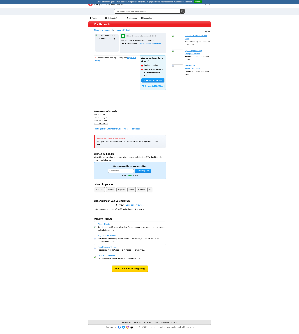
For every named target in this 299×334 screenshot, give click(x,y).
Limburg (118, 30)
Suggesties (189, 327)
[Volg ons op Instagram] (128, 327)
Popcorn (121, 189)
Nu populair (147, 18)
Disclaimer (164, 322)
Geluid (131, 189)
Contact (156, 322)
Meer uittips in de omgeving (130, 268)
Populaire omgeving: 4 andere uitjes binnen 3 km (153, 72)
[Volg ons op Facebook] (119, 327)
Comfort (141, 189)
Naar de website (101, 124)
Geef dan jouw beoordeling (150, 43)
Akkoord (198, 2)
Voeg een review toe (153, 80)
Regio (94, 18)
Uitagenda (132, 18)
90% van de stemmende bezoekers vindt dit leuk (141, 36)
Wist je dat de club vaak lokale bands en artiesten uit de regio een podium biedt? (127, 141)
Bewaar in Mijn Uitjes (153, 86)
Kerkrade (127, 30)
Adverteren (126, 322)
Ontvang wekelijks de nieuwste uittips (129, 166)
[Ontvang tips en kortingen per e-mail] (132, 327)
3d (150, 189)
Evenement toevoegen (142, 322)
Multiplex (99, 189)
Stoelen (110, 189)
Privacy (174, 322)
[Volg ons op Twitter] (123, 327)
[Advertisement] (113, 86)
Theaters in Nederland (103, 30)
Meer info (188, 2)
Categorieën (112, 18)
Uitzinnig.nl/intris (152, 327)
